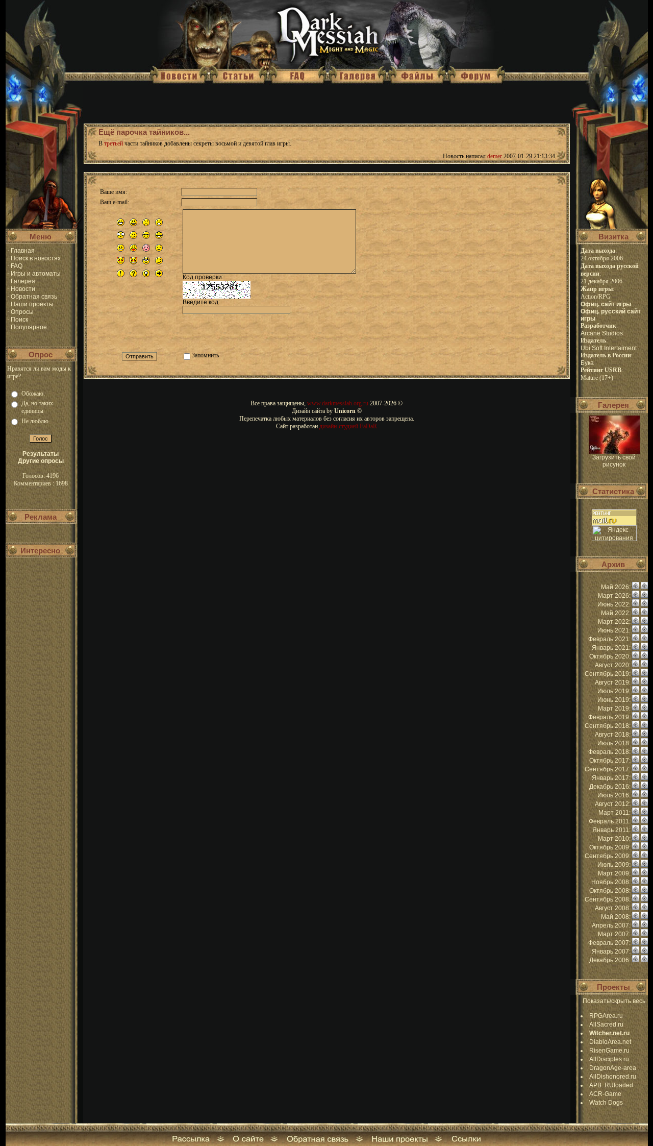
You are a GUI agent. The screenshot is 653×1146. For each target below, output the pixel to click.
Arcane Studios (602, 333)
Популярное (29, 327)
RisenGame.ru (609, 1050)
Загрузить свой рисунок (614, 461)
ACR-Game (605, 1094)
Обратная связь (34, 296)
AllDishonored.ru (612, 1076)
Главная (23, 250)
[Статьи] (644, 587)
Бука (587, 363)
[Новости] (635, 587)
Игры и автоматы (36, 273)
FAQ (16, 266)
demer (494, 156)
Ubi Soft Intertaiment (609, 348)
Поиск (19, 319)
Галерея (23, 281)
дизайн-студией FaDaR (348, 426)
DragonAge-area (612, 1067)
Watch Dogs (606, 1102)
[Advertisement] (40, 622)
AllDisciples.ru (609, 1059)
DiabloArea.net (610, 1041)
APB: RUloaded (611, 1085)
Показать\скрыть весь (614, 1001)
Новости (23, 288)
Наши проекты (32, 304)
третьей (113, 143)
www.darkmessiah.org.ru (337, 403)
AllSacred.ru (606, 1024)
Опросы (22, 311)
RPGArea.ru (606, 1015)
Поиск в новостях (36, 258)
